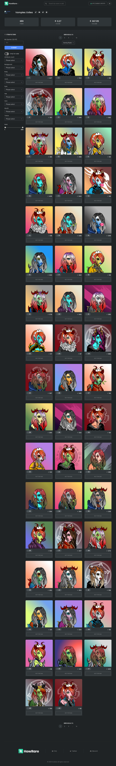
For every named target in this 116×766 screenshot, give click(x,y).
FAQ (55, 751)
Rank (6, 124)
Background (8, 64)
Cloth (6, 79)
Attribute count (9, 57)
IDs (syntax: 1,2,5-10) (11, 39)
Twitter (74, 751)
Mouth (7, 108)
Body (6, 72)
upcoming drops (98, 3)
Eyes (6, 86)
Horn (6, 101)
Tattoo (7, 115)
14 (76, 38)
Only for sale (14, 54)
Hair (6, 94)
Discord (95, 751)
